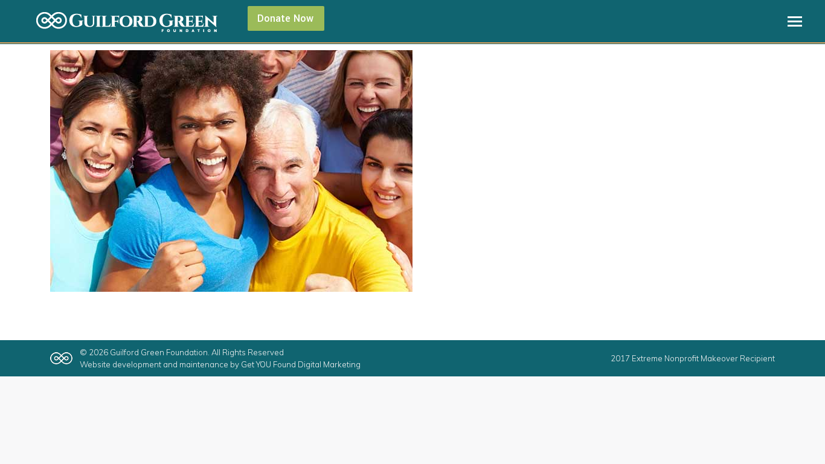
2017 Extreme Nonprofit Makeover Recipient (693, 358)
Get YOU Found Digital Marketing (301, 364)
